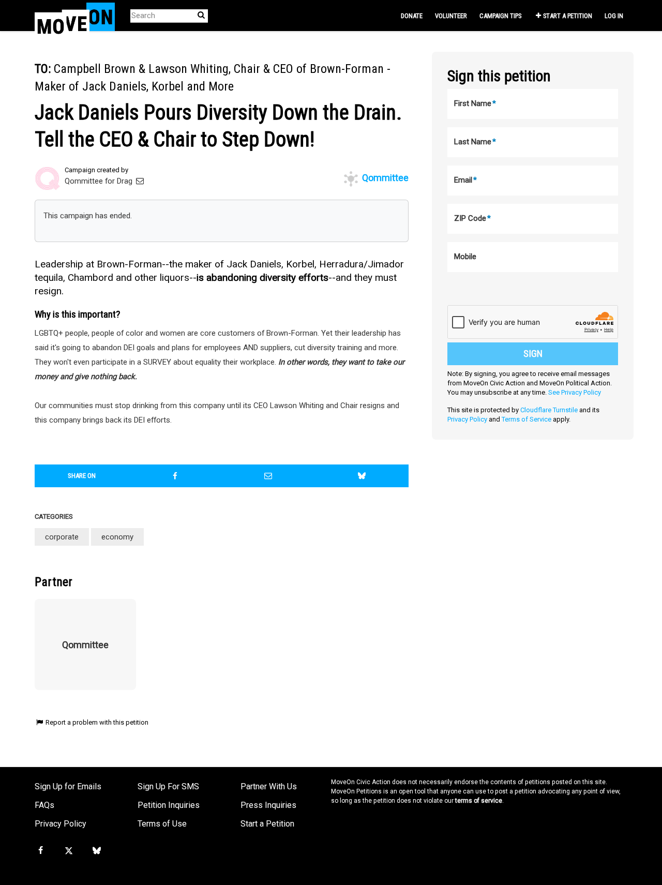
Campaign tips (500, 16)
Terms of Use (162, 824)
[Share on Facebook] (175, 475)
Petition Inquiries (169, 805)
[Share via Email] (268, 475)
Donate (412, 16)
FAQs (44, 805)
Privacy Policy (467, 419)
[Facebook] (40, 851)
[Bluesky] (96, 851)
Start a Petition (567, 16)
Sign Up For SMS (168, 786)
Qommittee (384, 177)
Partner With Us (268, 786)
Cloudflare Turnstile (549, 410)
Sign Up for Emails (68, 786)
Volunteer (451, 16)
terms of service (478, 800)
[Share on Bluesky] (362, 475)
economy (117, 537)
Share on (82, 475)
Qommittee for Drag (99, 181)
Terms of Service (526, 419)
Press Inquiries (268, 805)
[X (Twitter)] (68, 851)
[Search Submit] (201, 15)
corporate (62, 537)
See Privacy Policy (574, 392)
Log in (614, 16)
